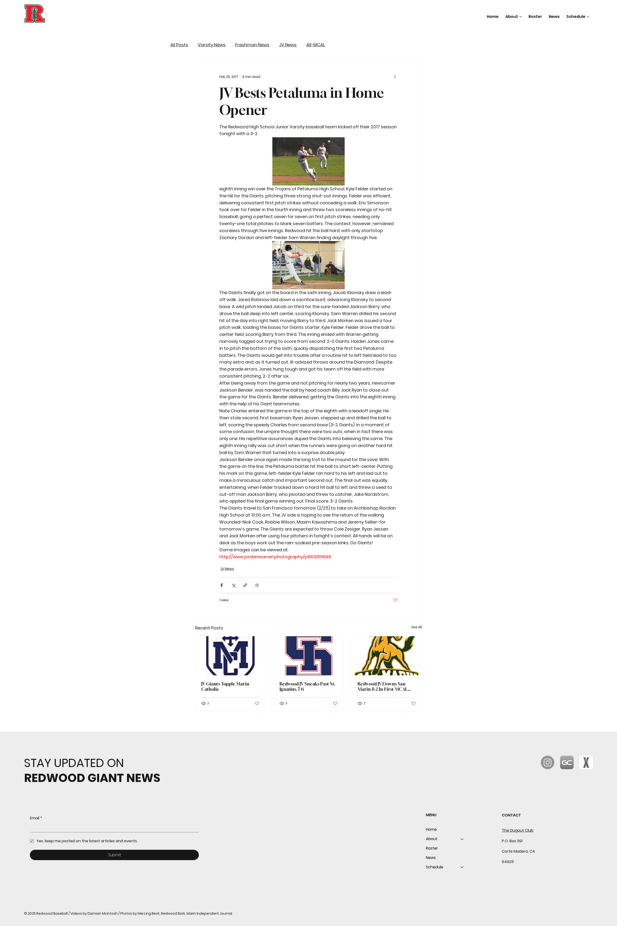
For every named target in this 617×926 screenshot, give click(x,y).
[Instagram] (547, 762)
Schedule (434, 867)
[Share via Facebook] (221, 585)
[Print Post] (257, 585)
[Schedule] (462, 867)
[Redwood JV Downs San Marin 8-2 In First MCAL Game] (387, 655)
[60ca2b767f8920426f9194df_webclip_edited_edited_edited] (567, 762)
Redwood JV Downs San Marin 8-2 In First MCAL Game (383, 686)
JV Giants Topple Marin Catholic (225, 686)
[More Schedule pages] (588, 16)
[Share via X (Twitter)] (233, 585)
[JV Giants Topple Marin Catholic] (230, 655)
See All (416, 627)
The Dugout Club (517, 830)
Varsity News (212, 45)
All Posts (179, 45)
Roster (432, 848)
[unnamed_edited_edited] (586, 762)
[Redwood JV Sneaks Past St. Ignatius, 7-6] (308, 655)
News (431, 857)
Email (36, 818)
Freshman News (252, 45)
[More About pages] (520, 16)
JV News (288, 45)
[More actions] (395, 77)
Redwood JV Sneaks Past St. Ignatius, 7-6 (307, 686)
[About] (462, 839)
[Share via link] (245, 585)
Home (431, 829)
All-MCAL (315, 45)
